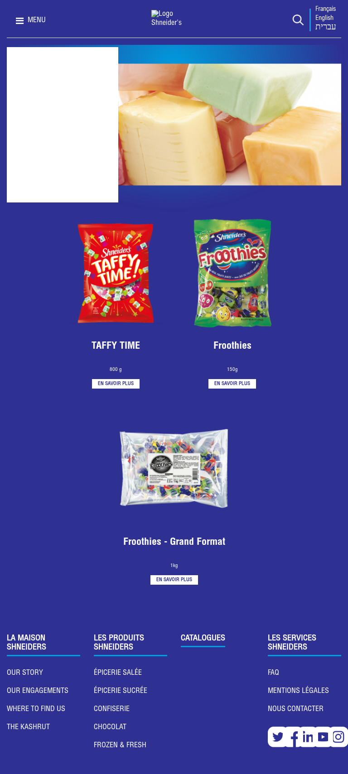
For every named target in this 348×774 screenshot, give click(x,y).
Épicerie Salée (118, 673)
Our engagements (37, 691)
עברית (325, 28)
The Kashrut (28, 727)
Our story (25, 673)
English (324, 18)
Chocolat (110, 727)
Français (325, 9)
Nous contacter (296, 709)
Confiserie (112, 709)
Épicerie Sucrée (120, 691)
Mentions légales (298, 691)
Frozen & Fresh (120, 746)
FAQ (273, 673)
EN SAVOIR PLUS (116, 383)
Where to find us (36, 709)
